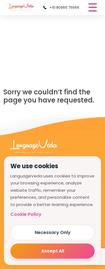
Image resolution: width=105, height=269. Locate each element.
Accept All (52, 251)
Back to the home (29, 111)
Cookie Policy (25, 214)
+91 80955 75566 (64, 7)
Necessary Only (53, 232)
